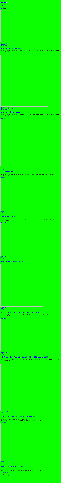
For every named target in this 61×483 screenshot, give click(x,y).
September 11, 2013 (5, 256)
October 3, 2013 (4, 211)
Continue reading (4, 472)
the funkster (10, 108)
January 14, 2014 (4, 167)
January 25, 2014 (4, 107)
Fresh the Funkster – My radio (11, 112)
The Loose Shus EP (7, 172)
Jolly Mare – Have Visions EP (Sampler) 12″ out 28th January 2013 (24, 357)
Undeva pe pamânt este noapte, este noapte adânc (18, 417)
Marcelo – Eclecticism (8, 217)
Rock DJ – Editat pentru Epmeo (11, 466)
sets (4, 44)
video (1, 257)
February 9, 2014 (4, 43)
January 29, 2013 (4, 352)
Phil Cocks (3, 45)
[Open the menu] (7, 2)
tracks (1, 168)
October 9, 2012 (4, 411)
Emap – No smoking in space (10, 48)
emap (1, 44)
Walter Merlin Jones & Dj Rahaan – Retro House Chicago (20, 312)
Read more (3, 54)
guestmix (2, 108)
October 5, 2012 (4, 461)
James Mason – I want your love (12, 261)
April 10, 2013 (3, 307)
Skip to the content (4, 1)
